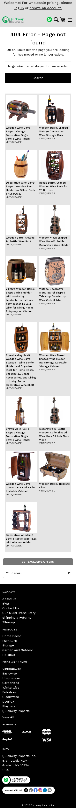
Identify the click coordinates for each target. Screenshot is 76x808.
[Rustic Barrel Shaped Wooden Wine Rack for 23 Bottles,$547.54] (54, 165)
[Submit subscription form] (69, 573)
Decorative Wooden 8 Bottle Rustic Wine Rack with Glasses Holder (21, 539)
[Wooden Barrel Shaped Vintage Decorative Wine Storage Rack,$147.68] (54, 110)
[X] (26, 790)
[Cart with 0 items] (62, 19)
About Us (9, 599)
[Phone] (49, 19)
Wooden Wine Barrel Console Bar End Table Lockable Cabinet (20, 487)
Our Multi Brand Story (18, 613)
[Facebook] (36, 790)
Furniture (9, 641)
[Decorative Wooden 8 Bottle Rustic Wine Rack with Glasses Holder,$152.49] (21, 517)
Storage (8, 645)
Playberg (8, 706)
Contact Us (10, 608)
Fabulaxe (9, 692)
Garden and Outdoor (17, 650)
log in (19, 8)
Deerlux (8, 701)
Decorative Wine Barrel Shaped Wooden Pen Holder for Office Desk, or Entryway (21, 188)
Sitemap (8, 622)
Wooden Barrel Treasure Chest (54, 485)
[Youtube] (50, 790)
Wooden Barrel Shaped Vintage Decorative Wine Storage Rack (53, 131)
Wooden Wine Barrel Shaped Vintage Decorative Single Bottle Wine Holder (18, 133)
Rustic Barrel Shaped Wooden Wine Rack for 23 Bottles (53, 186)
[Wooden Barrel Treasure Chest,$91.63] (54, 466)
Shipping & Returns (16, 617)
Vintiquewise (11, 669)
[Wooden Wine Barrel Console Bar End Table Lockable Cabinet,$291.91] (21, 466)
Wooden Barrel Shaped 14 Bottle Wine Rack (20, 239)
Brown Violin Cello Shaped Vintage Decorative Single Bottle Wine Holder (18, 434)
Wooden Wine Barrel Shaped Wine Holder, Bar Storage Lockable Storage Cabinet (53, 361)
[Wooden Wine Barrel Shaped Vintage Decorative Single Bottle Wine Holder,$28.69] (21, 110)
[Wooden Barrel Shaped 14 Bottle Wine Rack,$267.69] (21, 220)
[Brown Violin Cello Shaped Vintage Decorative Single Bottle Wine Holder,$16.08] (21, 411)
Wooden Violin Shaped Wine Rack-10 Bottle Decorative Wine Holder (54, 241)
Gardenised (10, 683)
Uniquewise (11, 678)
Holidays (8, 655)
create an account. (46, 8)
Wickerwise (10, 687)
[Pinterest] (31, 790)
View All (8, 717)
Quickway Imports (16, 711)
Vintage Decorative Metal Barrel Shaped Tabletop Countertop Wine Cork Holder (52, 294)
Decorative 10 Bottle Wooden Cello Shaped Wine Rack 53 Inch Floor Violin (54, 434)
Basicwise (9, 673)
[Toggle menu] (70, 19)
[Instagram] (40, 790)
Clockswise (10, 697)
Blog (5, 603)
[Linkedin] (45, 790)
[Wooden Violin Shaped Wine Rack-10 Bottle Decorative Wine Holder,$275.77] (54, 220)
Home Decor (11, 636)
